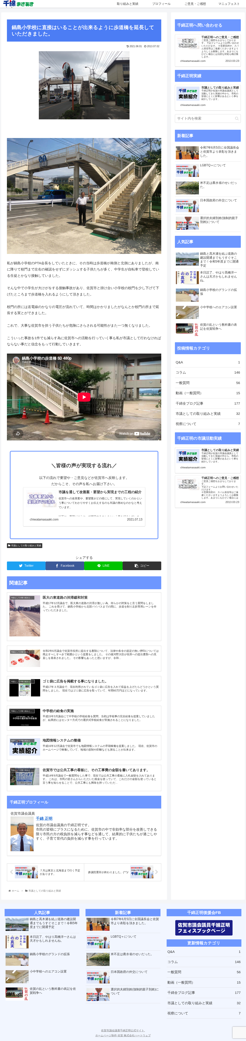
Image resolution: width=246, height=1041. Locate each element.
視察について (208, 424)
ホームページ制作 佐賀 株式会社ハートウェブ (123, 1035)
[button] (237, 118)
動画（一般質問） (208, 393)
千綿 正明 (44, 818)
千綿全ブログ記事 (208, 403)
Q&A (208, 362)
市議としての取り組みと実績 (26, 545)
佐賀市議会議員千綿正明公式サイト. (123, 1030)
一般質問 (208, 383)
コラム (208, 372)
